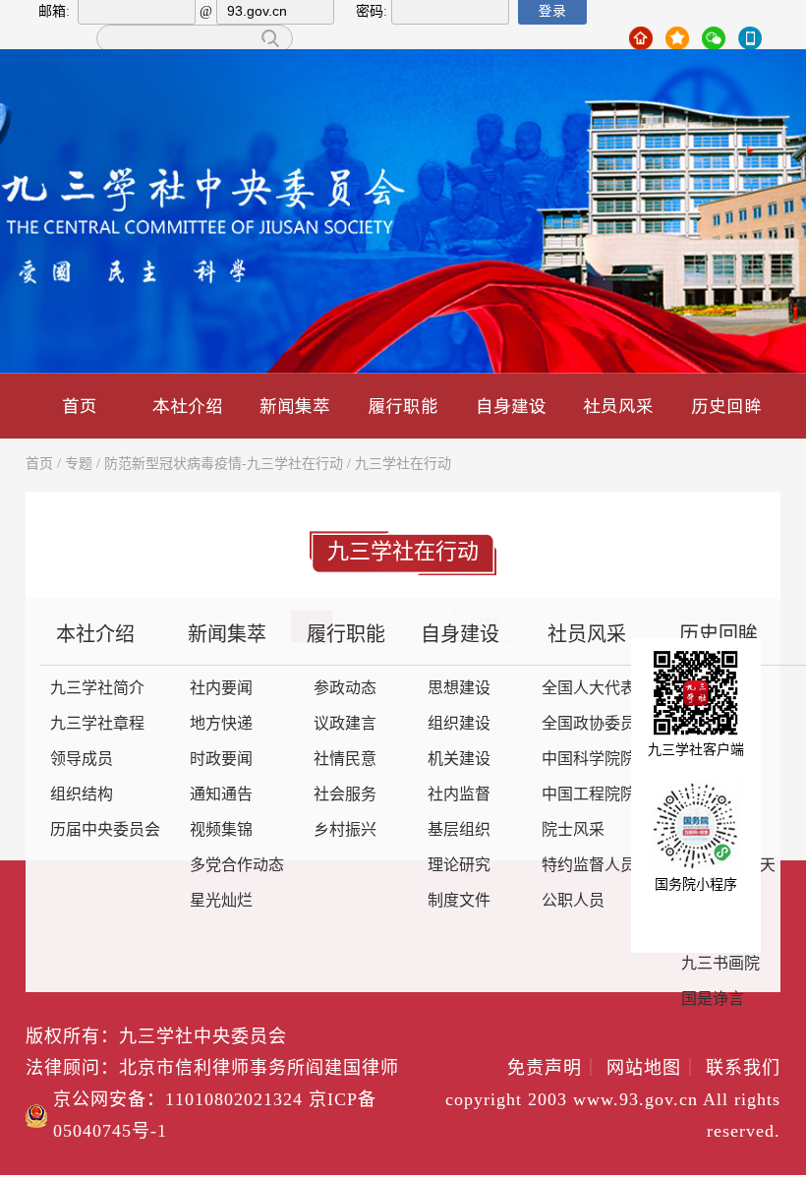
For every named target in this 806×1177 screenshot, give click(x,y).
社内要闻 (221, 688)
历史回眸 (726, 405)
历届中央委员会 (105, 830)
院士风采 (573, 830)
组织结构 (81, 795)
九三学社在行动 (403, 464)
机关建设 (459, 759)
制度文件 (459, 901)
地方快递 (221, 724)
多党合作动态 (237, 865)
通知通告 (221, 795)
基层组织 (459, 830)
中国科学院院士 (597, 759)
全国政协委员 (589, 724)
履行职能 (403, 405)
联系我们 (743, 1069)
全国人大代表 (589, 688)
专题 (78, 464)
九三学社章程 (97, 724)
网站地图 (653, 1069)
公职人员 (573, 901)
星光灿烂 (221, 901)
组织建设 (459, 724)
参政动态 (345, 688)
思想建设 (459, 688)
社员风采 (618, 405)
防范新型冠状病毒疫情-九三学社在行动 (223, 464)
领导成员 (81, 759)
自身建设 (511, 405)
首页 (79, 405)
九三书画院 (720, 964)
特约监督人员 (589, 865)
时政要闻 (221, 759)
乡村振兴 (345, 830)
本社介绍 (187, 405)
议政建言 (345, 724)
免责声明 (554, 1069)
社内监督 (459, 795)
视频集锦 (221, 830)
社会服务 (345, 795)
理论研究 (459, 865)
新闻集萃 (294, 405)
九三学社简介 (97, 688)
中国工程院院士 (597, 795)
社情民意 (345, 759)
